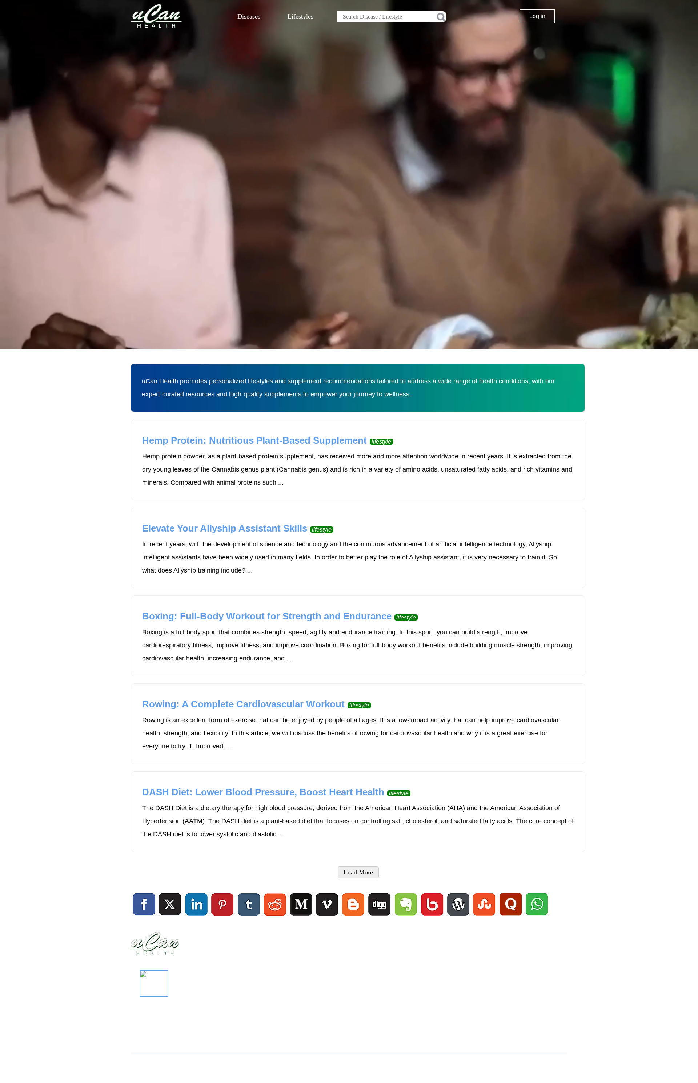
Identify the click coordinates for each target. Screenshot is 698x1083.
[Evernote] (406, 904)
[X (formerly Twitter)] (170, 916)
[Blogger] (353, 916)
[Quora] (510, 916)
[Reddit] (275, 916)
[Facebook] (144, 904)
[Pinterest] (222, 904)
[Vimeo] (327, 904)
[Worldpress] (458, 916)
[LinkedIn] (196, 904)
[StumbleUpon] (484, 916)
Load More (358, 872)
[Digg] (379, 916)
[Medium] (301, 916)
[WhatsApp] (536, 916)
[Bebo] (432, 916)
